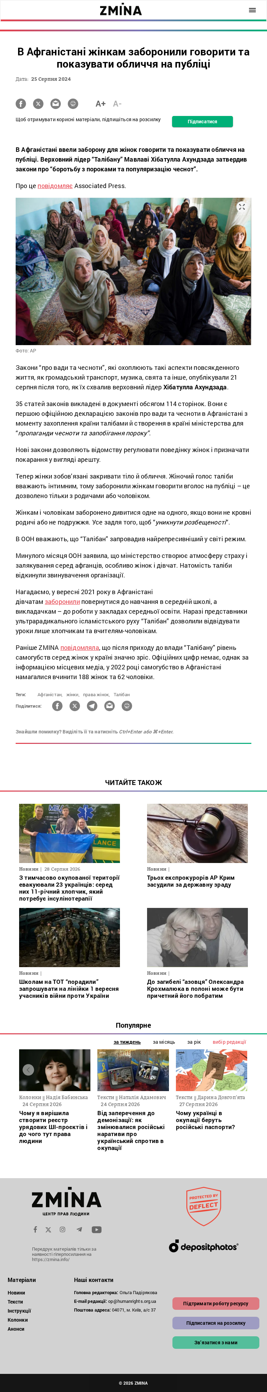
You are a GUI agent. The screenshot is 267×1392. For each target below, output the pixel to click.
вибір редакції (229, 1042)
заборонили (62, 601)
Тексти (15, 1301)
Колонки (18, 1319)
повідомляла (79, 647)
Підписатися (202, 121)
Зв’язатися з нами (215, 1342)
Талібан (122, 694)
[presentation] (28, 1070)
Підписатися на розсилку (216, 1323)
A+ (101, 103)
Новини (16, 1292)
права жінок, (96, 694)
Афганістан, (50, 694)
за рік (194, 1042)
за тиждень (127, 1042)
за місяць (164, 1042)
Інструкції (19, 1310)
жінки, (73, 694)
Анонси (16, 1328)
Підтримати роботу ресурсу (215, 1303)
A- (117, 103)
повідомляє (55, 185)
